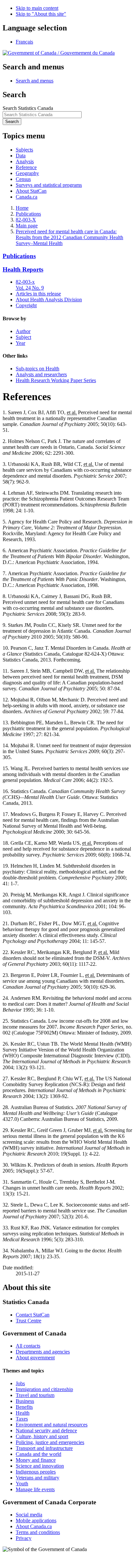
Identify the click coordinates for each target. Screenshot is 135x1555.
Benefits (24, 1407)
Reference (26, 167)
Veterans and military (37, 1477)
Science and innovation (40, 1466)
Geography (27, 173)
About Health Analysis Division (49, 299)
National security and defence (46, 1430)
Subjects (24, 149)
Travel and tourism (35, 1395)
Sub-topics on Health (37, 368)
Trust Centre (28, 1320)
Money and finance (36, 1460)
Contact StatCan (32, 1314)
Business (25, 1401)
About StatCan (31, 191)
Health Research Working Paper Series (56, 380)
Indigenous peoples (36, 1472)
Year (20, 343)
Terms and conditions (38, 1532)
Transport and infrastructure (44, 1448)
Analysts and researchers (41, 374)
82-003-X (26, 219)
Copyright (26, 305)
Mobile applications (36, 1520)
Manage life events (35, 1489)
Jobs (20, 1383)
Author (23, 331)
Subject (23, 337)
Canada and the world (38, 1454)
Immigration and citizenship (44, 1389)
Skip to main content (37, 8)
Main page (27, 225)
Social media (29, 1514)
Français (24, 41)
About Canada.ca (34, 1526)
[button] (34, 80)
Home (22, 208)
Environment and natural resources (51, 1424)
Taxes (22, 1419)
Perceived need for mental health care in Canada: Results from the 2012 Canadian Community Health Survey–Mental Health (69, 237)
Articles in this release (38, 293)
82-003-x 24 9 (30, 285)
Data (21, 155)
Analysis (25, 161)
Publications (28, 214)
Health (22, 1413)
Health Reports (23, 269)
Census (23, 179)
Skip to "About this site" (41, 14)
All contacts (28, 1346)
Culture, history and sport (42, 1436)
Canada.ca (26, 197)
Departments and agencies (43, 1351)
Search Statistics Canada (28, 108)
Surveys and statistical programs (49, 185)
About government (35, 1357)
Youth (22, 1483)
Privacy (23, 1538)
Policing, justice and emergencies (50, 1442)
